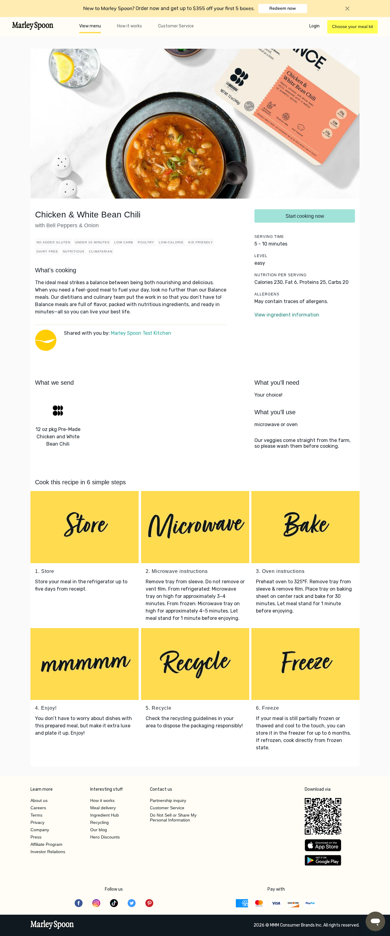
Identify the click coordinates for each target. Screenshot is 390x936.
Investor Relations (47, 851)
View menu (90, 26)
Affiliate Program (46, 844)
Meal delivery (103, 807)
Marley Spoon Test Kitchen (141, 333)
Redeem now (282, 8)
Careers (38, 807)
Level (261, 256)
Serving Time (269, 237)
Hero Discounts (105, 837)
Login (314, 26)
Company (39, 829)
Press (35, 837)
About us (39, 800)
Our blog (98, 829)
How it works (129, 26)
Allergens (266, 294)
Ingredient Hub (104, 815)
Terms (36, 815)
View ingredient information (286, 315)
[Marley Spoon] (52, 925)
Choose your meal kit (352, 26)
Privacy (37, 822)
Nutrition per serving (280, 275)
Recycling (99, 822)
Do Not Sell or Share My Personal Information (173, 817)
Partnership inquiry (168, 800)
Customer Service (176, 26)
